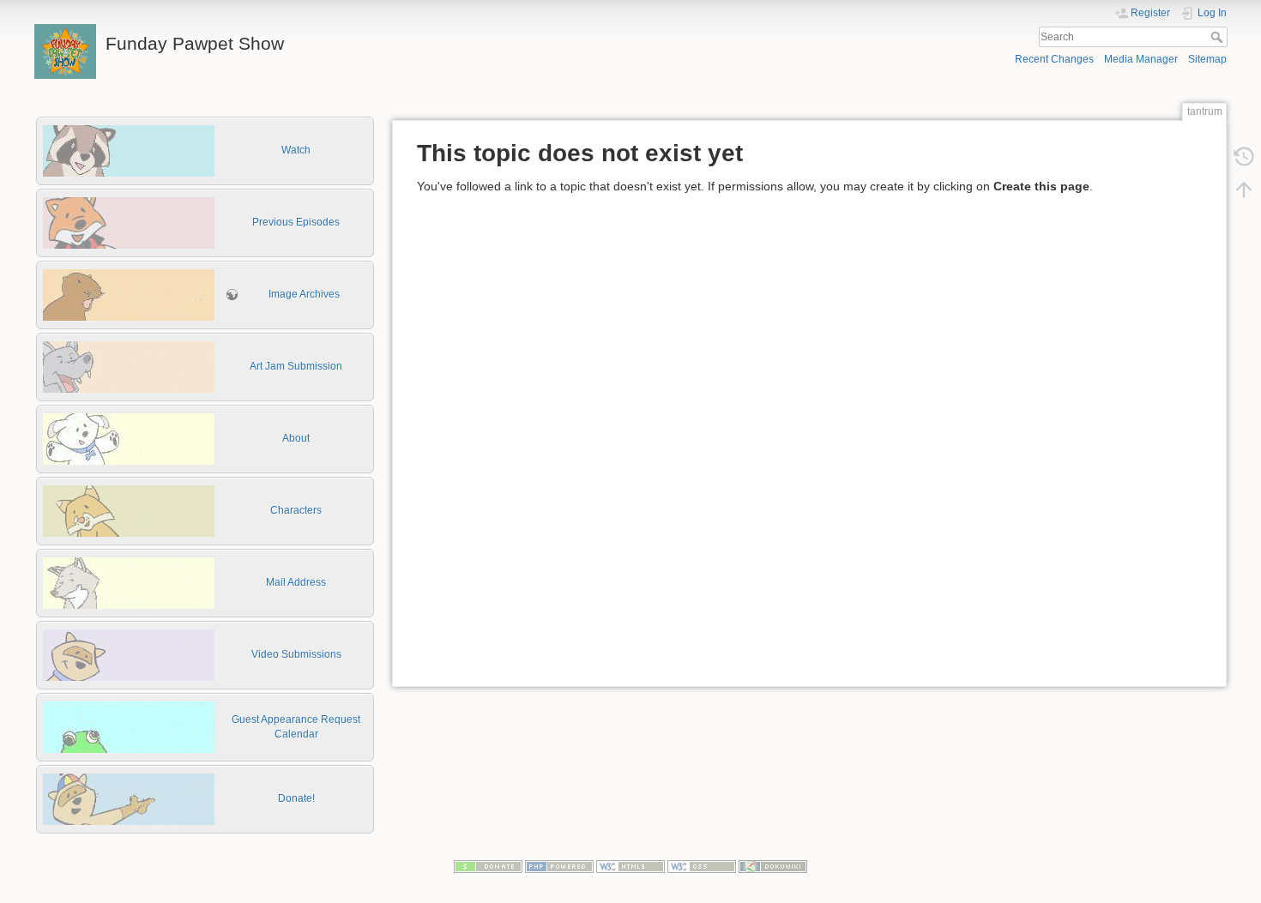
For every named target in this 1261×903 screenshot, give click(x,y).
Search (1218, 37)
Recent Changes (1054, 59)
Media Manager (1141, 59)
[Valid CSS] (701, 866)
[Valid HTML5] (630, 866)
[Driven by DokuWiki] (773, 866)
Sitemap (1207, 59)
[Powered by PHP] (559, 866)
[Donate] (488, 866)
